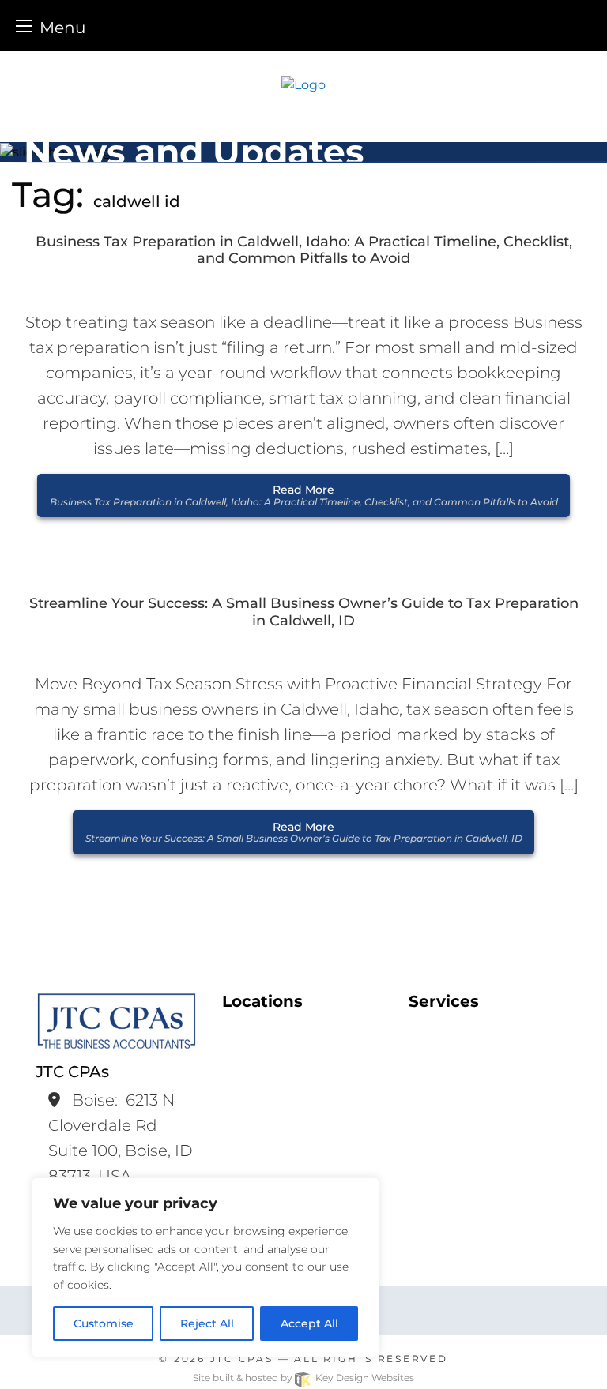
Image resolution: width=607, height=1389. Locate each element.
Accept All (309, 1323)
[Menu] (24, 26)
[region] (205, 1267)
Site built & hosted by (303, 1377)
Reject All (207, 1323)
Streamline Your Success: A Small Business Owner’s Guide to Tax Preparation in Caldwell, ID (304, 612)
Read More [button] (304, 494)
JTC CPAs (241, 1359)
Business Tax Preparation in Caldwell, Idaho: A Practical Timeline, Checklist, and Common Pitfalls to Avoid (304, 251)
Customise (104, 1323)
